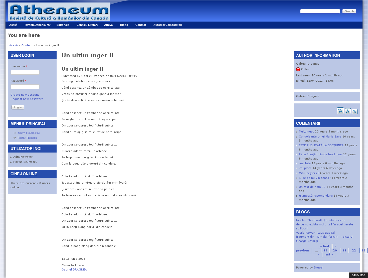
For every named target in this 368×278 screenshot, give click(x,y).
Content (27, 45)
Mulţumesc (306, 131)
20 (335, 250)
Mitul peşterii (308, 173)
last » (328, 254)
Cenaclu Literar (85, 26)
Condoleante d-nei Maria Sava (320, 136)
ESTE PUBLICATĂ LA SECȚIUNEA (321, 145)
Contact (140, 24)
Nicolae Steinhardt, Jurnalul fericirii (320, 220)
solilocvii (302, 228)
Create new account (25, 94)
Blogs (124, 24)
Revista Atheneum (35, 26)
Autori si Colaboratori (167, 24)
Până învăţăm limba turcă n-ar (320, 154)
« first (324, 246)
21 (344, 250)
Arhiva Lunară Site (29, 133)
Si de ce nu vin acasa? (315, 178)
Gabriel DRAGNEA (74, 269)
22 (354, 250)
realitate (305, 163)
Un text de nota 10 (312, 187)
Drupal (318, 267)
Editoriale (63, 24)
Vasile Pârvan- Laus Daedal (315, 232)
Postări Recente (27, 137)
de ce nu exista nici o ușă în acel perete (324, 224)
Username (19, 66)
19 (325, 250)
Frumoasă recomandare (316, 195)
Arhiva (108, 24)
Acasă (13, 24)
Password (19, 80)
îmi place (305, 168)
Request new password (27, 99)
